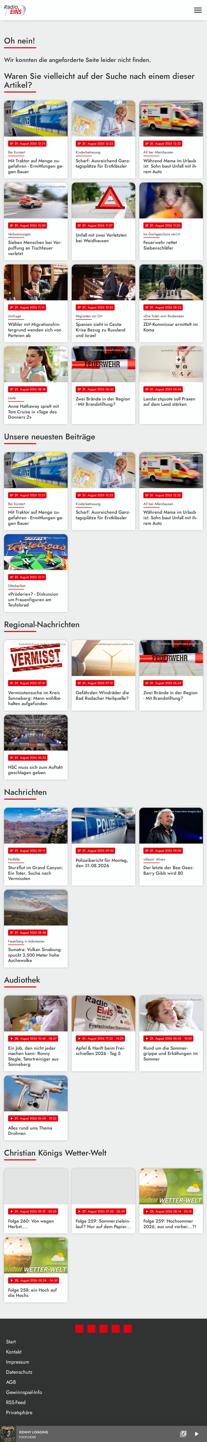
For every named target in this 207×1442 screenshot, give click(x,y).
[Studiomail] (116, 1329)
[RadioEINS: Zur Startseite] (97, 10)
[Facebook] (91, 1329)
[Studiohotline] (128, 1329)
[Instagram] (103, 1329)
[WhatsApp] (79, 1329)
